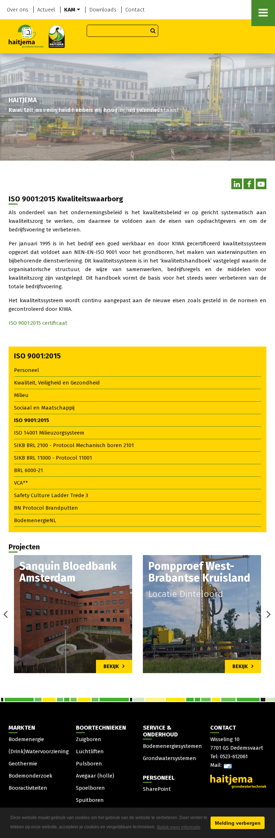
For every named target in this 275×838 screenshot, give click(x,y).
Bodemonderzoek (30, 776)
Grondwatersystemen (169, 758)
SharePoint (157, 789)
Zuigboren (88, 739)
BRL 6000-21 (28, 470)
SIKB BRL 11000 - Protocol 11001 (53, 458)
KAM (69, 9)
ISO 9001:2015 (31, 420)
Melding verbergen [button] (238, 823)
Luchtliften (90, 751)
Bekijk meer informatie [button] (179, 827)
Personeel (26, 370)
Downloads (102, 9)
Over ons (17, 9)
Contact (135, 9)
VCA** (21, 483)
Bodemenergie (26, 739)
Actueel (46, 9)
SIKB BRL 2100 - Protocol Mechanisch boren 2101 (74, 445)
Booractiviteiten (28, 788)
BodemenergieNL (35, 520)
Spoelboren (90, 788)
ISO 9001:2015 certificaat (38, 323)
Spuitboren (90, 800)
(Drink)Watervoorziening (39, 751)
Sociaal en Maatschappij (44, 408)
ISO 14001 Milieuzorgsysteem (49, 433)
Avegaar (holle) (95, 776)
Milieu (21, 395)
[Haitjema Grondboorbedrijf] (37, 36)
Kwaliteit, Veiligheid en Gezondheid (57, 382)
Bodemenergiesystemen (172, 746)
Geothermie (23, 763)
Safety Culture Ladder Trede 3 (51, 495)
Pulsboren (89, 763)
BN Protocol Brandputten (46, 508)
